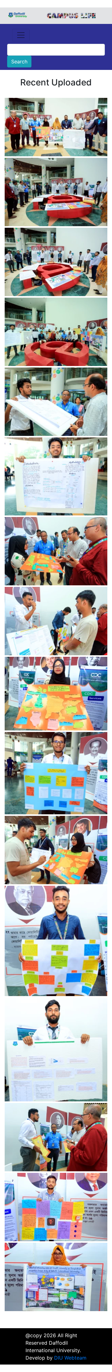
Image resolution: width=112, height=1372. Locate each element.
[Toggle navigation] (21, 35)
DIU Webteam (70, 1358)
